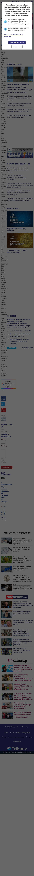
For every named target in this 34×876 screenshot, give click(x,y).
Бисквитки (7, 36)
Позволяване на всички (17, 42)
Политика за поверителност (13, 34)
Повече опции (17, 47)
